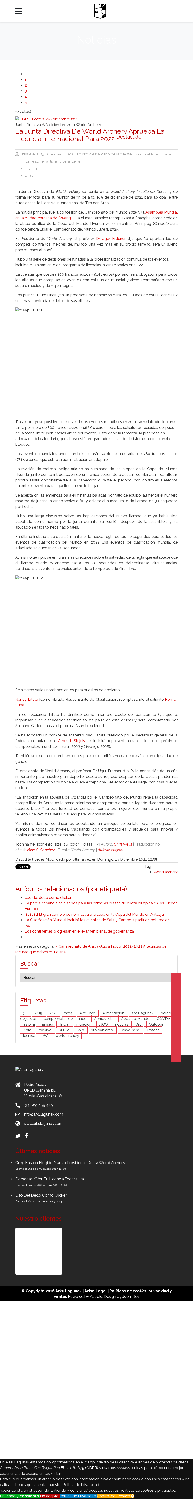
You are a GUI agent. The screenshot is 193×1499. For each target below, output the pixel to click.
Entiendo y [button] (19, 1496)
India (64, 1024)
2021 (54, 1013)
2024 (68, 1013)
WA (46, 1036)
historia (29, 1024)
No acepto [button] (50, 1496)
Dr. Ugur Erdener (110, 238)
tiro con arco (102, 1030)
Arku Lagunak (69, 1291)
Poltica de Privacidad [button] (78, 1496)
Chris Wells (123, 844)
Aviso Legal (95, 1291)
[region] (96, 1251)
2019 (39, 1013)
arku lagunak (143, 1013)
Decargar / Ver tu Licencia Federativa (49, 1179)
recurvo (45, 1030)
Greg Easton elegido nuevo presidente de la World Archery (70, 1162)
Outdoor (156, 1024)
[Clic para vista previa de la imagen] (96, 119)
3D (25, 1013)
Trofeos (153, 1030)
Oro (139, 1024)
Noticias (89, 154)
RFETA (64, 1030)
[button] (38, 1251)
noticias (122, 1024)
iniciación (84, 1024)
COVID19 (164, 1019)
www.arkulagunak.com (43, 1123)
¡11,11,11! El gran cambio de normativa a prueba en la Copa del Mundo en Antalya (94, 914)
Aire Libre (88, 1013)
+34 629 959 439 (38, 1105)
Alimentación (113, 1013)
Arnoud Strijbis (71, 741)
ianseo (48, 1024)
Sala (81, 1030)
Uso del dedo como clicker (48, 897)
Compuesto (104, 1019)
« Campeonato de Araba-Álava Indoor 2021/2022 (98, 946)
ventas (60, 1296)
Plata (27, 1030)
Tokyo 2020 (130, 1030)
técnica (29, 1036)
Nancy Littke (26, 699)
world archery (166, 872)
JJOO (104, 1024)
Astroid (96, 1296)
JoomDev (130, 1296)
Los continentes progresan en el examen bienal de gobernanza (79, 931)
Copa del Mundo (135, 1019)
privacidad (158, 1291)
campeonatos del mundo (66, 1019)
